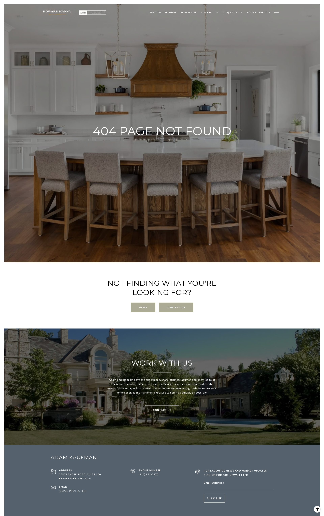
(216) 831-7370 (148, 474)
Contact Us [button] (176, 307)
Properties (189, 12)
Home (143, 307)
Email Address (214, 482)
